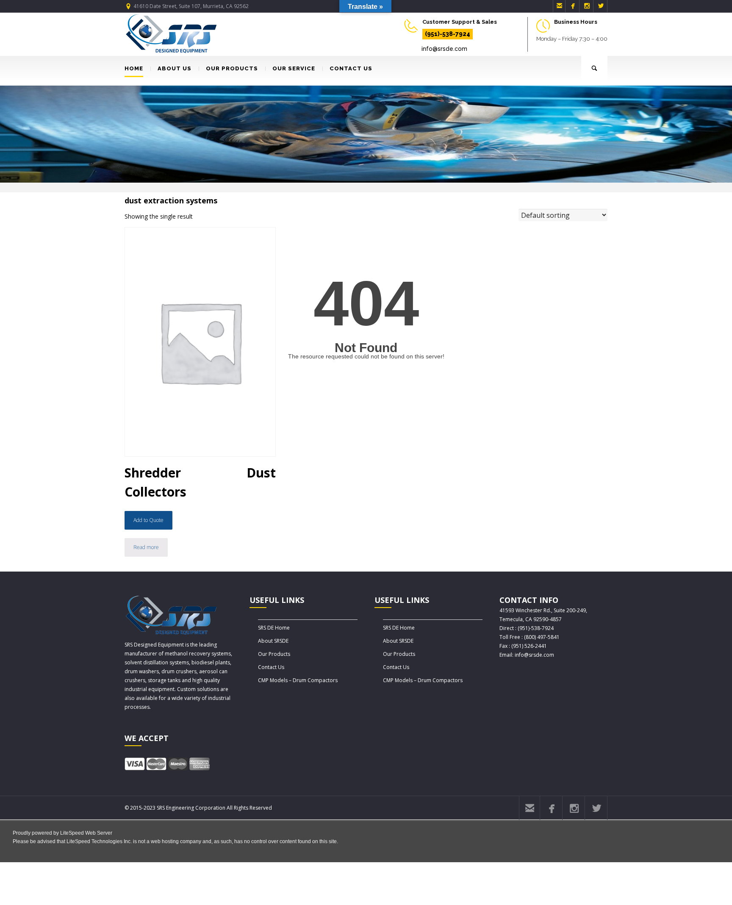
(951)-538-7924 (447, 34)
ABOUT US (174, 68)
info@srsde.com (444, 49)
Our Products (274, 654)
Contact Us (271, 667)
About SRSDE (273, 640)
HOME (134, 68)
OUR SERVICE (293, 68)
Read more (146, 547)
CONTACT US (351, 68)
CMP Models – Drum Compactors (298, 680)
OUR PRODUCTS (232, 68)
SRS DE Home (274, 627)
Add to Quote (148, 520)
